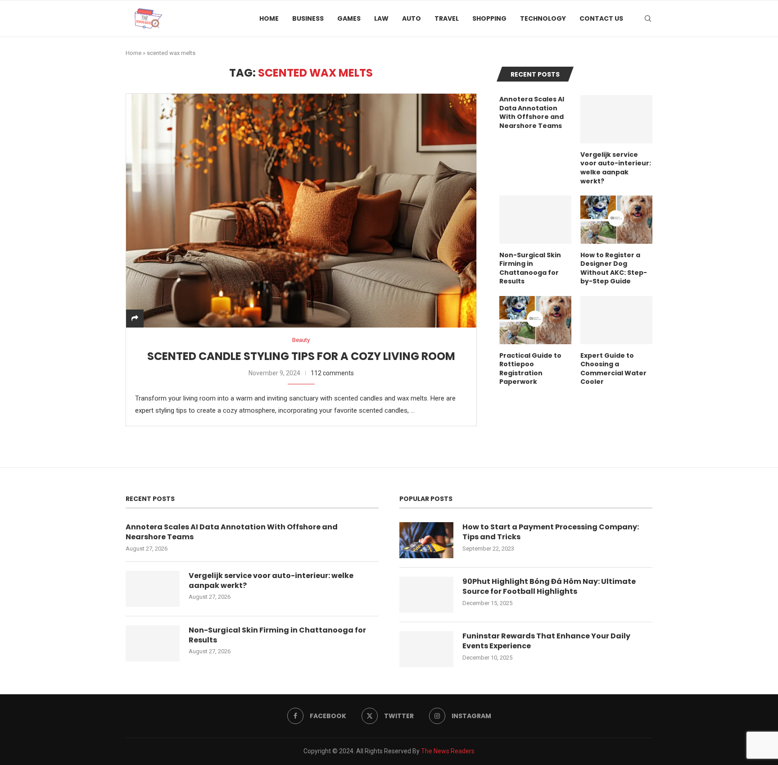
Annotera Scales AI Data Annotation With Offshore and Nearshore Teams (531, 112)
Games (349, 18)
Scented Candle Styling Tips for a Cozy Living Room (301, 356)
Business (308, 18)
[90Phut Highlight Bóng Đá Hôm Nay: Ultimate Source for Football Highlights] (426, 595)
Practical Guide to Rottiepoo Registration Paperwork (530, 369)
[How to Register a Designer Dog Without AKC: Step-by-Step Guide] (616, 220)
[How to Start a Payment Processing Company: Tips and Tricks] (426, 540)
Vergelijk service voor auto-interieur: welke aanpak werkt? (615, 168)
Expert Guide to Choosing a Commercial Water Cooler (613, 369)
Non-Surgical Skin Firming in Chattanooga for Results (530, 268)
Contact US (601, 18)
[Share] (134, 318)
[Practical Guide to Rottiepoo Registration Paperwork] (535, 320)
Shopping (489, 18)
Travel (446, 18)
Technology (543, 18)
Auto (411, 18)
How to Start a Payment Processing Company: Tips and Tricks (550, 532)
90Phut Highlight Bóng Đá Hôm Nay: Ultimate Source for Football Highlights (549, 587)
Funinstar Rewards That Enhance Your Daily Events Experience (546, 641)
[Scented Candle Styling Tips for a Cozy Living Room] (301, 210)
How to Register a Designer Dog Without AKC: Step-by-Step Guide (613, 268)
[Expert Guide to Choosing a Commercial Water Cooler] (616, 320)
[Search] (647, 18)
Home (269, 18)
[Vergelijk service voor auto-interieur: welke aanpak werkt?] (616, 119)
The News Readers (448, 751)
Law (381, 18)
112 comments (332, 373)
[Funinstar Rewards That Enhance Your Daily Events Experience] (426, 649)
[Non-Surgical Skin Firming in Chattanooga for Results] (535, 220)
